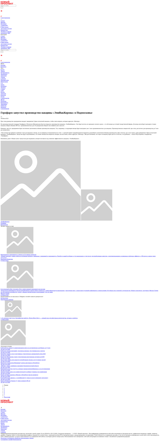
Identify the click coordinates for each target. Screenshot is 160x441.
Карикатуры (4, 30)
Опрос (2, 84)
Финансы (3, 107)
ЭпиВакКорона (5, 221)
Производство (5, 80)
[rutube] (80, 16)
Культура (3, 95)
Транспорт (4, 75)
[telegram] (80, 9)
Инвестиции (4, 81)
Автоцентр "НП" (5, 33)
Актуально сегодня (6, 28)
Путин (2, 96)
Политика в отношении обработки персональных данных (17, 438)
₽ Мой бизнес (4, 27)
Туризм (3, 77)
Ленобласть (4, 74)
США (2, 90)
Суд (2, 83)
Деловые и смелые (6, 31)
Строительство (5, 98)
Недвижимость (5, 72)
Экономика (4, 104)
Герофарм (3, 223)
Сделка (3, 89)
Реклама (3, 65)
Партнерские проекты (7, 299)
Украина (3, 87)
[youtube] (80, 11)
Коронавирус (4, 102)
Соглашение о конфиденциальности (11, 439)
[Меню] (1, 19)
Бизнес (3, 69)
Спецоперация (5, 108)
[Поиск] (2, 7)
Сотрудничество (5, 17)
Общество (3, 105)
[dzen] (80, 13)
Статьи (3, 20)
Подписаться (4, 298)
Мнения (3, 22)
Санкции (3, 78)
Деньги (3, 71)
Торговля (3, 93)
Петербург (4, 86)
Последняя (7, 397)
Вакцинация (4, 224)
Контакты (3, 66)
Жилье (2, 99)
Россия (3, 92)
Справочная (4, 25)
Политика (3, 101)
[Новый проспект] (7, 4)
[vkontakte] (80, 15)
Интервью (3, 23)
